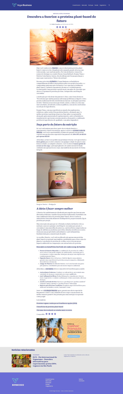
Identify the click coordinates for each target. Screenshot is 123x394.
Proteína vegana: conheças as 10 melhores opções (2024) (57, 303)
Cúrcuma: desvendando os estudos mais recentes (54, 310)
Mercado (84, 5)
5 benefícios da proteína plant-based (50, 307)
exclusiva (53, 81)
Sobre (81, 379)
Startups (90, 5)
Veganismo (103, 5)
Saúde (96, 5)
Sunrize (55, 68)
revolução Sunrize (50, 290)
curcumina (49, 269)
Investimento (76, 5)
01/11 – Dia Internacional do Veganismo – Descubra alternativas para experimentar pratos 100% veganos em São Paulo (45, 361)
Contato (81, 381)
